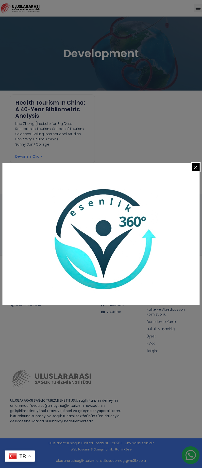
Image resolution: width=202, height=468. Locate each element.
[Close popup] (196, 167)
